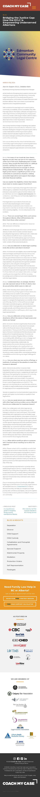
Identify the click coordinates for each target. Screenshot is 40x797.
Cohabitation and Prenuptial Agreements (18, 543)
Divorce (10, 530)
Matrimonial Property (15, 553)
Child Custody (12, 538)
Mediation (11, 557)
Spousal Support (14, 549)
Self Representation (15, 565)
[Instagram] (14, 759)
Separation (11, 525)
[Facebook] (18, 759)
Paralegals (11, 570)
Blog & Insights (15, 520)
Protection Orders (14, 561)
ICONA (16, 791)
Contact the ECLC (22, 486)
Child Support (12, 534)
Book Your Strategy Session (20, 598)
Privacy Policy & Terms (21, 763)
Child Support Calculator (20, 604)
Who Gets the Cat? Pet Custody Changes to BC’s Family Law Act (29, 510)
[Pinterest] (22, 759)
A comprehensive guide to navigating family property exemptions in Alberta (10, 511)
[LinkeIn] (25, 759)
